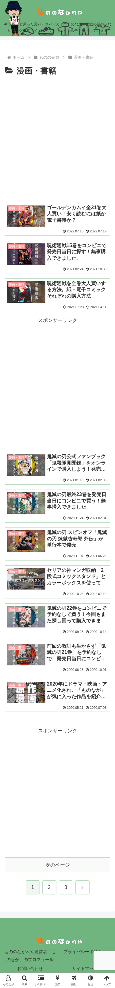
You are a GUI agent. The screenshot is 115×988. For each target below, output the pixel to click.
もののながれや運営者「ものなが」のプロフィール (30, 955)
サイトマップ (85, 968)
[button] (103, 819)
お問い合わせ (30, 968)
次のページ (57, 865)
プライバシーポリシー (84, 951)
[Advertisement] (57, 138)
